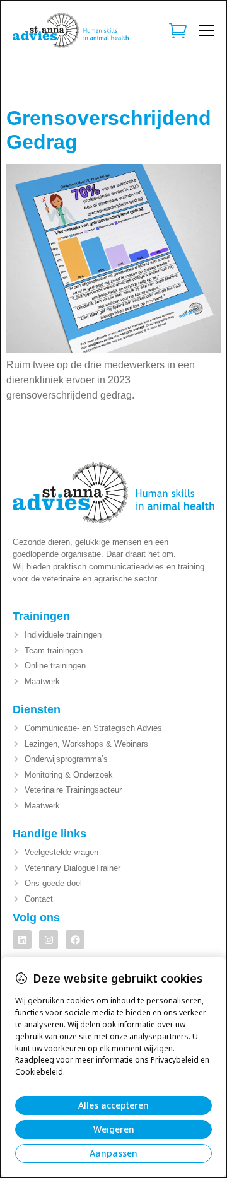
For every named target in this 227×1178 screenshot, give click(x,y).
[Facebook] (75, 939)
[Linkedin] (22, 939)
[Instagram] (48, 939)
